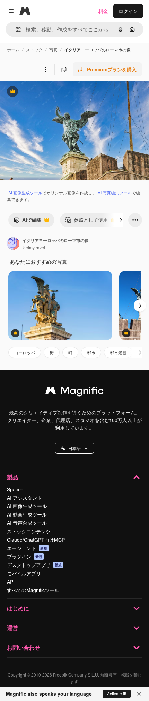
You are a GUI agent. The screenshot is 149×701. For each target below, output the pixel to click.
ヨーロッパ (24, 352)
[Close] (139, 694)
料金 (103, 11)
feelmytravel (33, 247)
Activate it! (116, 694)
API (11, 581)
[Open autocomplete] (15, 29)
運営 (12, 628)
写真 (53, 49)
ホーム (13, 49)
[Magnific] (74, 392)
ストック (34, 49)
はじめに (18, 608)
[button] (74, 448)
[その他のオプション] (45, 69)
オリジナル (48, 92)
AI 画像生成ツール (25, 193)
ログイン (128, 11)
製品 (12, 477)
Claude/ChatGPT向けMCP (36, 539)
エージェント (27, 547)
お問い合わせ (23, 647)
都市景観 (118, 352)
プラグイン (24, 556)
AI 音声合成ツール (27, 522)
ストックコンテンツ (29, 531)
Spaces (15, 489)
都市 (91, 352)
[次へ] (120, 220)
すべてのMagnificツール (33, 590)
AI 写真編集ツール (115, 193)
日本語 (74, 448)
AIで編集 (28, 221)
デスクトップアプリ (34, 564)
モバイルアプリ (24, 573)
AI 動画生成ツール (27, 514)
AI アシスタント (24, 497)
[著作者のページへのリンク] (13, 244)
